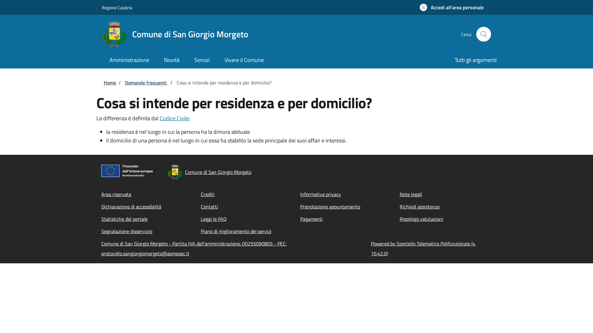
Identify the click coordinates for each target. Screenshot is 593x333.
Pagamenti (311, 219)
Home (110, 82)
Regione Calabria (117, 7)
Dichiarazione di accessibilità (131, 206)
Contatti (209, 206)
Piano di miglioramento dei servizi (236, 231)
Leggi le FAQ (214, 219)
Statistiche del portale (124, 219)
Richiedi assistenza (419, 206)
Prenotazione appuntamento (330, 206)
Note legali (411, 194)
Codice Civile (174, 118)
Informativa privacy (320, 194)
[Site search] (483, 34)
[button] (451, 7)
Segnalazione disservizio (126, 231)
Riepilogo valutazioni (421, 219)
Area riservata (116, 194)
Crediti (208, 194)
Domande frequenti (146, 82)
